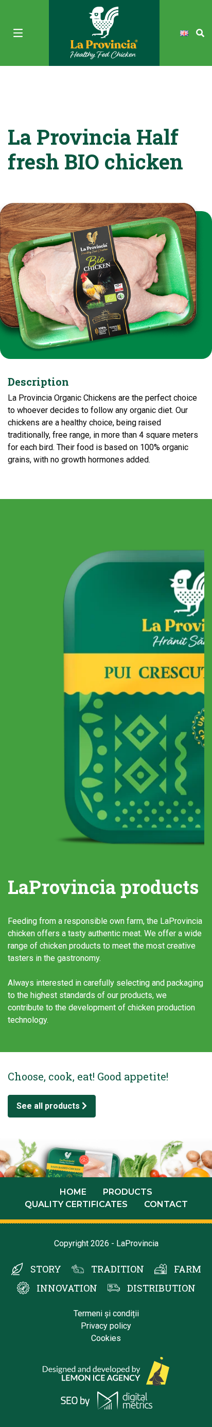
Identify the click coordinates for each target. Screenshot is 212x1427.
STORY (45, 1269)
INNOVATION (67, 1288)
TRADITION (117, 1269)
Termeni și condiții (106, 1313)
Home (73, 1192)
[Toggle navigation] (18, 33)
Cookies (106, 1338)
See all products (49, 1106)
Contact (166, 1204)
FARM (187, 1269)
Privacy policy (106, 1326)
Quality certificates (76, 1204)
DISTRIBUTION (161, 1288)
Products (127, 1192)
